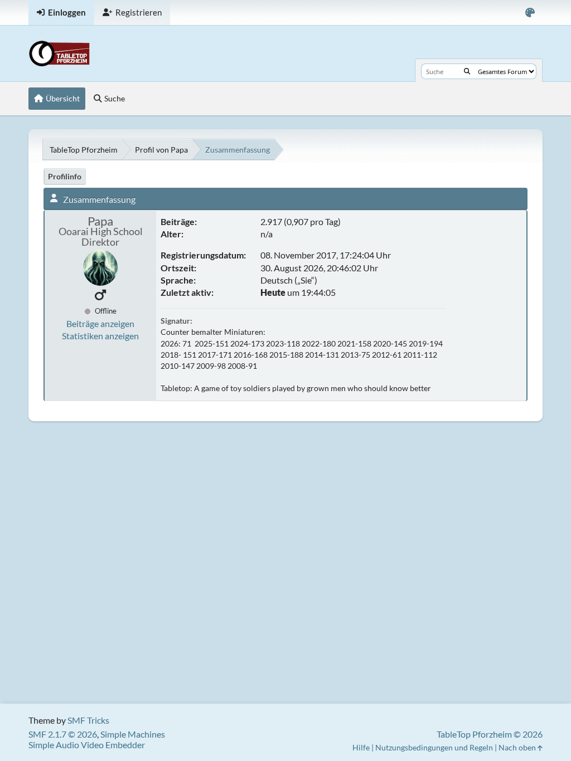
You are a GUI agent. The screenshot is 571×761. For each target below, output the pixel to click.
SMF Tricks (88, 720)
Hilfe (361, 747)
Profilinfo (64, 176)
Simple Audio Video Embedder (86, 744)
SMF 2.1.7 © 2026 (62, 734)
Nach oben (518, 747)
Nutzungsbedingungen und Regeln (434, 747)
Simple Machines (132, 734)
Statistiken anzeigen (100, 335)
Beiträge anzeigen (100, 323)
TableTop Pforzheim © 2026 (490, 734)
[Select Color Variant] (530, 12)
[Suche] (467, 71)
